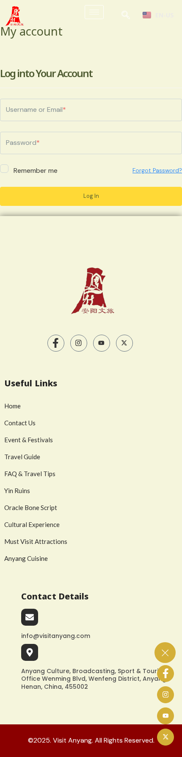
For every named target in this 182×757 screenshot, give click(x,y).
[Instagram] (78, 343)
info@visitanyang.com (55, 636)
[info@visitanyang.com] (29, 617)
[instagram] (165, 694)
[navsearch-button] (125, 17)
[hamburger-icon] (94, 12)
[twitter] (124, 343)
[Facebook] (55, 343)
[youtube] (101, 343)
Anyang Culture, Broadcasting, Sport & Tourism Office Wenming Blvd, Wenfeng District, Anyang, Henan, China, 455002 (94, 678)
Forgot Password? (157, 170)
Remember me (35, 170)
